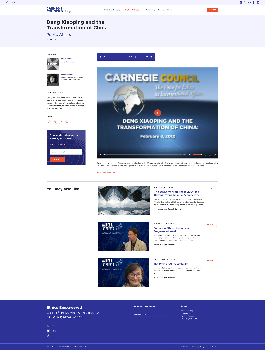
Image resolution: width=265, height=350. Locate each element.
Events (161, 10)
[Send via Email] (67, 122)
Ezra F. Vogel (66, 59)
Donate (212, 10)
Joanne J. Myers (67, 74)
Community (150, 10)
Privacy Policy (183, 347)
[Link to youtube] (249, 2)
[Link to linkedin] (241, 2)
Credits (172, 347)
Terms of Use (211, 347)
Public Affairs (59, 34)
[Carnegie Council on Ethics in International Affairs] (59, 10)
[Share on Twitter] (49, 122)
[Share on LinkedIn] (55, 122)
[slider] (115, 57)
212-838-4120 (186, 313)
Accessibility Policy (197, 347)
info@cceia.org (187, 311)
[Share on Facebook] (61, 122)
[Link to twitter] (245, 2)
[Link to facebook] (254, 2)
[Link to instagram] (258, 2)
